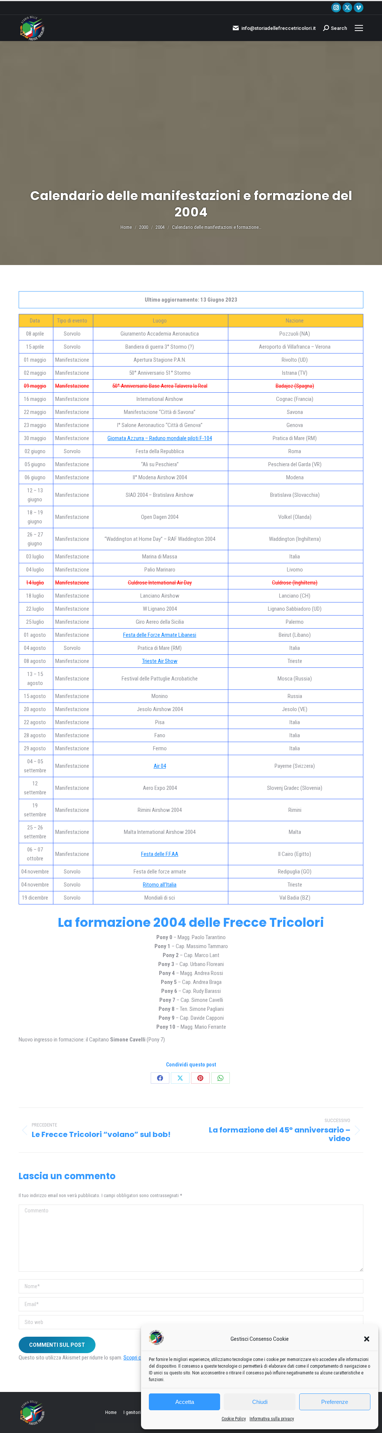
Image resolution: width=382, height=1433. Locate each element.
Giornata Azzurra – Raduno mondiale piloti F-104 (159, 438)
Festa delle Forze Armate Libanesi (159, 635)
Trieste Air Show (160, 661)
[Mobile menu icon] (358, 28)
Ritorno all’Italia (159, 884)
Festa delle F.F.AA (159, 854)
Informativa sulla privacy (272, 1418)
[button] (366, 1339)
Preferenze (334, 1402)
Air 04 (160, 766)
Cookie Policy (234, 1418)
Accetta (184, 1402)
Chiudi (259, 1402)
